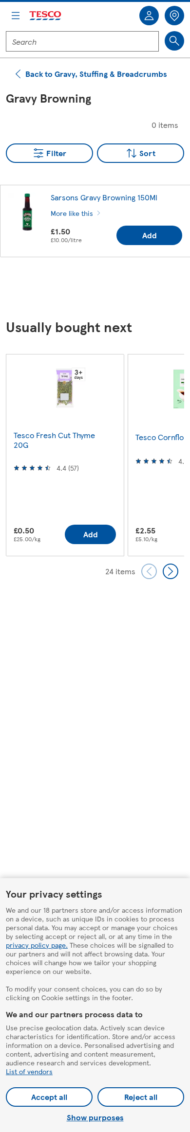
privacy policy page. (37, 945)
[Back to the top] (99, 288)
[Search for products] (174, 41)
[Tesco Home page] (45, 15)
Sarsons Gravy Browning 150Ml (104, 197)
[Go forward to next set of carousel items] (170, 571)
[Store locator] (174, 15)
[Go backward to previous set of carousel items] (149, 571)
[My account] (149, 15)
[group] (65, 455)
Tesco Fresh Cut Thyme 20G (54, 439)
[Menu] (15, 15)
